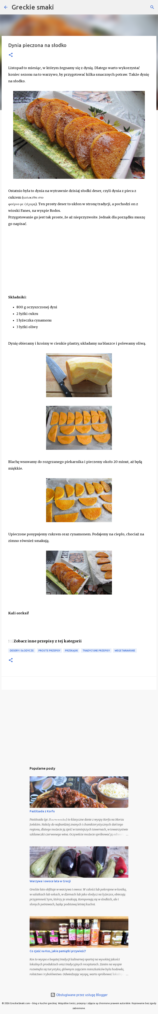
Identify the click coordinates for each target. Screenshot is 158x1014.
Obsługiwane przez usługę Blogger (81, 995)
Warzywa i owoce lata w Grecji (50, 881)
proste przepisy (49, 650)
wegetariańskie (125, 650)
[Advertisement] (39, 266)
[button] (10, 55)
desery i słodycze (22, 650)
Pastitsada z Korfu (42, 811)
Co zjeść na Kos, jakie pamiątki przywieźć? (58, 951)
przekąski (71, 650)
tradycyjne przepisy (96, 650)
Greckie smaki (33, 7)
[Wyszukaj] (152, 7)
